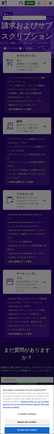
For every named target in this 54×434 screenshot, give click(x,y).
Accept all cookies (27, 430)
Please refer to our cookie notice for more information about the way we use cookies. (26, 404)
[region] (27, 409)
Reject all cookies (26, 422)
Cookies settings (27, 414)
